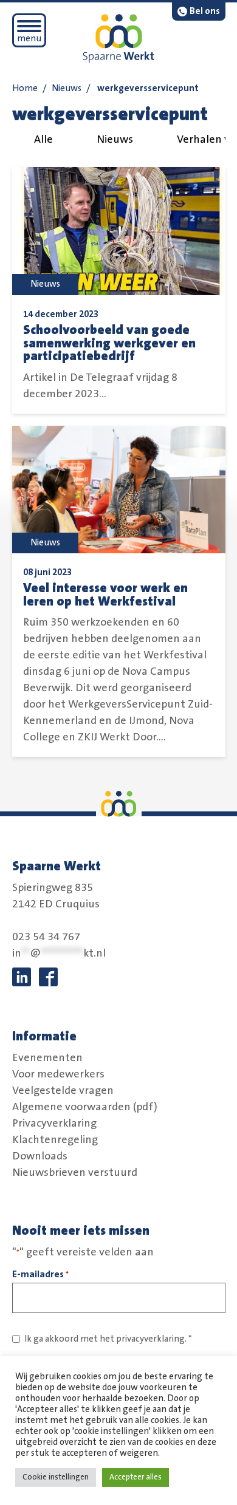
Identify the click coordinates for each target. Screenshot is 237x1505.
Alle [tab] (43, 140)
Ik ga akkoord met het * (108, 1339)
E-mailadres (40, 1274)
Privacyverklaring (54, 1123)
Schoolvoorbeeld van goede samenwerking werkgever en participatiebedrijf (109, 343)
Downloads (39, 1156)
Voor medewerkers (58, 1074)
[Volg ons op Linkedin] (21, 977)
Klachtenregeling (55, 1139)
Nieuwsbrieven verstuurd (74, 1172)
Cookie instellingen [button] (55, 1477)
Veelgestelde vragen (63, 1090)
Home (25, 88)
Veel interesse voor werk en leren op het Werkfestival (105, 595)
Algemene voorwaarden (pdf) (84, 1107)
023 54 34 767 (46, 937)
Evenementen (47, 1057)
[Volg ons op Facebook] (48, 977)
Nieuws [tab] (115, 140)
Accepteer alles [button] (135, 1477)
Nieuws (66, 88)
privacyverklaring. (151, 1339)
